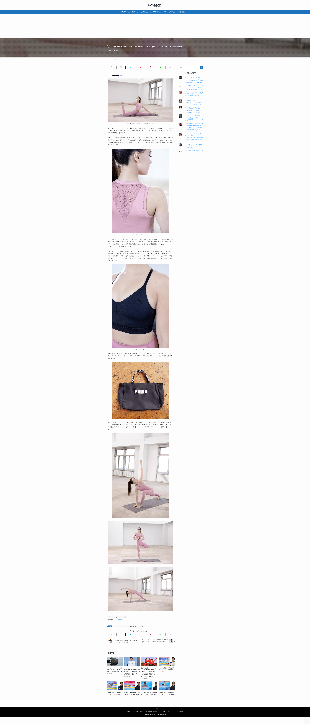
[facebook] (153, 708)
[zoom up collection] (155, 5)
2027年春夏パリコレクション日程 (194, 150)
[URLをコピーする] (170, 67)
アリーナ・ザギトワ (118, 626)
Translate (119, 619)
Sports (109, 50)
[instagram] (157, 708)
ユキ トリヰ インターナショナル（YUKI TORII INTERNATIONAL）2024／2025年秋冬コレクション (194, 102)
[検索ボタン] (188, 12)
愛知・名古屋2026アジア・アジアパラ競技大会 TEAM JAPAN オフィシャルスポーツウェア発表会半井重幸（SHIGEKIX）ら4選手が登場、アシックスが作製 (194, 127)
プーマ (141, 626)
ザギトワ (127, 626)
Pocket (121, 75)
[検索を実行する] (201, 67)
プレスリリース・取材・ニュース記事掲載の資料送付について (146, 711)
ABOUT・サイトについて (169, 711)
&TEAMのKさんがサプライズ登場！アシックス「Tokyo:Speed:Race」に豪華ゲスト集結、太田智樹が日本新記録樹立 (194, 137)
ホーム (128, 711)
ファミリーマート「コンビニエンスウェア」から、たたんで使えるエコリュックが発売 (193, 145)
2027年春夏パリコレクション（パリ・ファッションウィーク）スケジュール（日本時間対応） (194, 87)
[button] (111, 67)
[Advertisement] (155, 26)
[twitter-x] (155, 708)
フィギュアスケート (134, 626)
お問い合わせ (180, 711)
